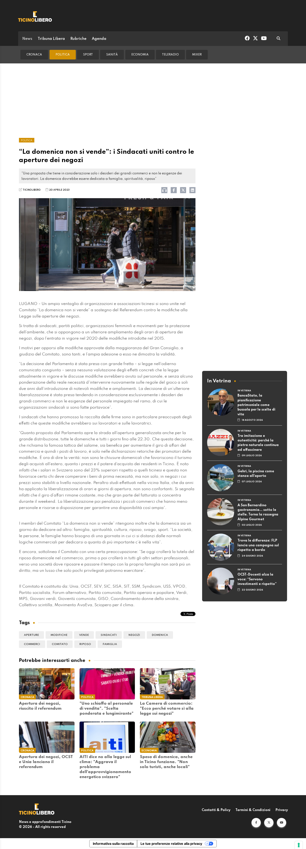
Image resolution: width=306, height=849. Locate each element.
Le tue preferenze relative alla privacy (171, 843)
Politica (63, 54)
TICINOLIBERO (32, 190)
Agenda (99, 39)
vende (84, 635)
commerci (32, 644)
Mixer (197, 54)
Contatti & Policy (216, 810)
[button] (256, 822)
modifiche (59, 635)
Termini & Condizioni (252, 810)
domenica (160, 635)
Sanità (112, 54)
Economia (140, 54)
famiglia (110, 644)
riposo (85, 644)
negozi (134, 635)
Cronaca (34, 54)
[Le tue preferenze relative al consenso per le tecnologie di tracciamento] (299, 845)
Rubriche (78, 39)
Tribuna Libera (51, 39)
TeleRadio (170, 54)
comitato (60, 644)
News (27, 39)
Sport (88, 54)
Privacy (281, 810)
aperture (31, 635)
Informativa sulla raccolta (113, 843)
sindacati (109, 635)
